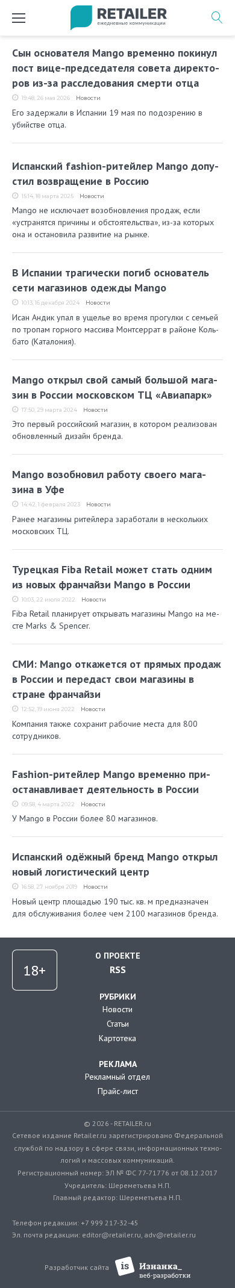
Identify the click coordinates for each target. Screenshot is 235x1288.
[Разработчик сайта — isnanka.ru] (152, 1268)
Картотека (117, 1038)
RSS (118, 969)
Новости (88, 98)
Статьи (118, 1023)
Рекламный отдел (117, 1076)
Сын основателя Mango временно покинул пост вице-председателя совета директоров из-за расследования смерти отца (115, 68)
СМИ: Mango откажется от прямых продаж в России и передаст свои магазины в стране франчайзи (116, 679)
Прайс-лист (118, 1091)
